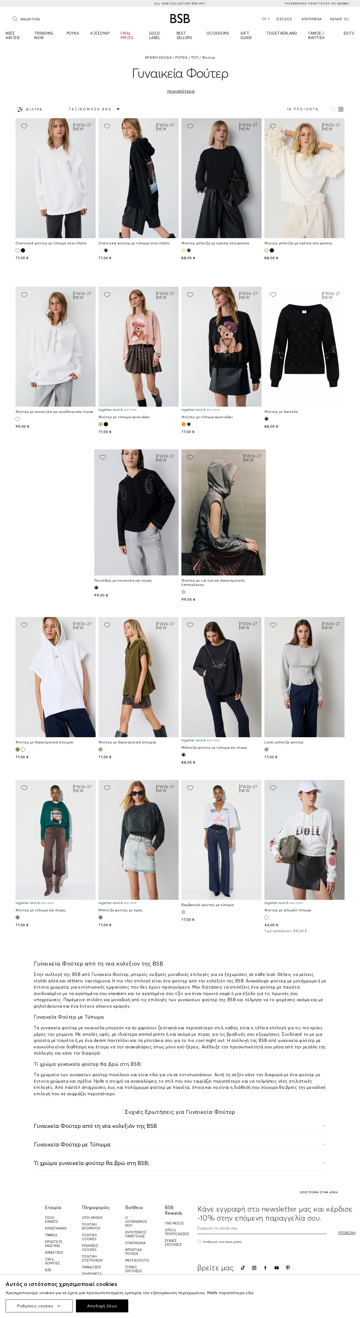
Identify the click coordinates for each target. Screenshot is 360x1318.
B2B (48, 1270)
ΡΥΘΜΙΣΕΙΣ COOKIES (90, 1248)
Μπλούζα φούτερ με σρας (120, 910)
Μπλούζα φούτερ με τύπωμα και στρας (214, 747)
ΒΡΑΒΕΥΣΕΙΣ (54, 1253)
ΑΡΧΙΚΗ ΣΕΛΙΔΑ (158, 57)
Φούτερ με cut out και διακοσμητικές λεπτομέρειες (213, 582)
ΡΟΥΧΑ (181, 57)
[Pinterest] (288, 1267)
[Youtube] (276, 1267)
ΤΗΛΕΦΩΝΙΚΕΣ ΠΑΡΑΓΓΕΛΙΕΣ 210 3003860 (316, 3)
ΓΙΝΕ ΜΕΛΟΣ (174, 1223)
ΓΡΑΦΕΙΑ (51, 1235)
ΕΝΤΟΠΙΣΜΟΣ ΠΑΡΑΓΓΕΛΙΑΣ (135, 1234)
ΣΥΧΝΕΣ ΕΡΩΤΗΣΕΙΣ (133, 1269)
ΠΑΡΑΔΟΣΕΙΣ (91, 1267)
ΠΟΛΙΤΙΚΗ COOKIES (89, 1237)
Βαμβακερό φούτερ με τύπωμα (207, 905)
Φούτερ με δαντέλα (281, 411)
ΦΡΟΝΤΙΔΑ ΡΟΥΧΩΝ (133, 1252)
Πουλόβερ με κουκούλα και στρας (123, 580)
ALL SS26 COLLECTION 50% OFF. (180, 3)
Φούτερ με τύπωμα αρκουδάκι (124, 417)
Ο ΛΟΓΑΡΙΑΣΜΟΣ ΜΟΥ (136, 1222)
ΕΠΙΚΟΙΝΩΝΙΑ (135, 1243)
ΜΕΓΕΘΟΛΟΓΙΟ (137, 1260)
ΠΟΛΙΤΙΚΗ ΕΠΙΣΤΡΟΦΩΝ (92, 1258)
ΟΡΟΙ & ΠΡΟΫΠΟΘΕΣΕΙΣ (177, 1232)
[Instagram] (254, 1268)
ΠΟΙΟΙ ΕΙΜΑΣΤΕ (51, 1220)
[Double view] (341, 109)
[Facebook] (265, 1268)
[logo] (180, 18)
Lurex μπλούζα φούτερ (283, 742)
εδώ (250, 1292)
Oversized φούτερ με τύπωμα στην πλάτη (51, 243)
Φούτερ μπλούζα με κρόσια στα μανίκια (215, 243)
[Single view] (333, 109)
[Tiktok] (243, 1267)
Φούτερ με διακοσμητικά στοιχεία (44, 742)
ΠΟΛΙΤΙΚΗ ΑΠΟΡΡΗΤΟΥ (91, 1226)
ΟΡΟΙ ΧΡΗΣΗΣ (92, 1218)
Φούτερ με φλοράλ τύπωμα (287, 910)
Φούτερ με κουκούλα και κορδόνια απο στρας (54, 411)
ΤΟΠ (195, 57)
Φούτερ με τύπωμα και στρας (40, 910)
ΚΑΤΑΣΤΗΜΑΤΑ (55, 1228)
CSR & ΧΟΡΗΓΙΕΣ (52, 1261)
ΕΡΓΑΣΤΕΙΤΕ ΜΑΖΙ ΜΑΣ (53, 1244)
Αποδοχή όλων (102, 1305)
